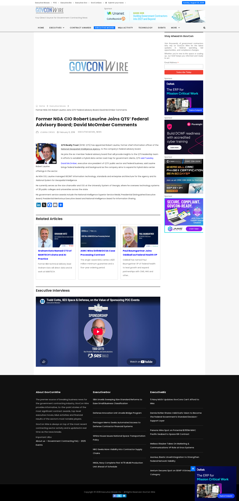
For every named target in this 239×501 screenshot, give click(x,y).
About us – (42, 441)
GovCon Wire (148, 492)
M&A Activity (125, 27)
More (174, 27)
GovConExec (96, 3)
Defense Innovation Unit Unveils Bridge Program (117, 412)
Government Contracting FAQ (63, 441)
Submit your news (116, 3)
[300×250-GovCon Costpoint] (183, 97)
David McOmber (69, 163)
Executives (55, 27)
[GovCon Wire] (49, 10)
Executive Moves (104, 27)
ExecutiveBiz (158, 392)
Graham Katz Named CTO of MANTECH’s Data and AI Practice (55, 254)
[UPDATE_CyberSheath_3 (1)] (183, 176)
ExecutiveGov (102, 392)
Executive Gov (81, 3)
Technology (145, 27)
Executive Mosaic (42, 3)
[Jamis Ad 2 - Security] (183, 215)
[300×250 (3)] (183, 137)
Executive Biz (66, 3)
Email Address (171, 62)
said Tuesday (147, 158)
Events (162, 27)
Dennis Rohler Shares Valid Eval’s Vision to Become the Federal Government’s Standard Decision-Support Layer (176, 416)
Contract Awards (80, 27)
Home (41, 27)
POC (55, 3)
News (99, 132)
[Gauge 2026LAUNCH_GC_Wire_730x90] (154, 16)
